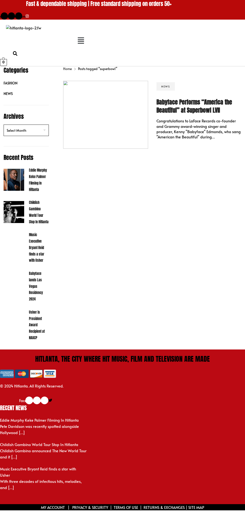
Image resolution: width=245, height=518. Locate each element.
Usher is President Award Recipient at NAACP (37, 325)
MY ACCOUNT (53, 507)
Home (67, 68)
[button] (81, 40)
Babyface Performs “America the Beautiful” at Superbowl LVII (194, 106)
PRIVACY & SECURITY (90, 507)
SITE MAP (196, 507)
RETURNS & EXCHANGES (164, 507)
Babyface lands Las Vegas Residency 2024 (36, 286)
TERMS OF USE (126, 507)
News (8, 93)
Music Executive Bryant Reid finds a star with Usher (36, 247)
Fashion (10, 83)
